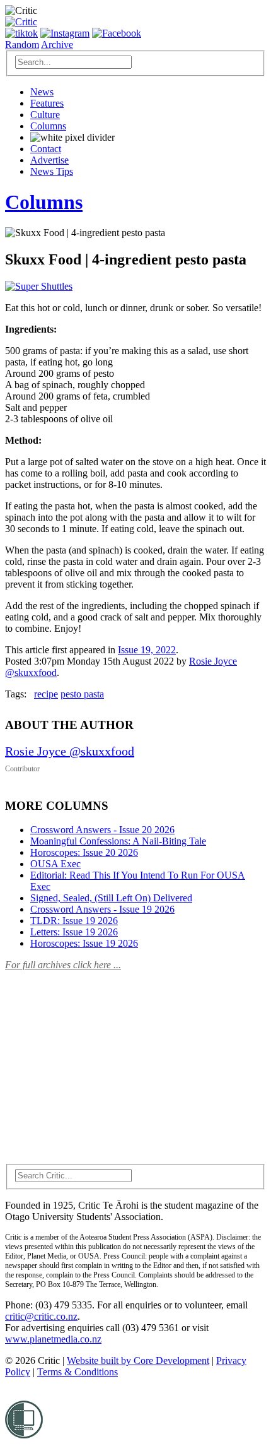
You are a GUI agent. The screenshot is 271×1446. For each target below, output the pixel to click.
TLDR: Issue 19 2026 (74, 920)
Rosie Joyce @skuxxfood (69, 751)
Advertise (49, 160)
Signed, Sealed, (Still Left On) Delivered (111, 897)
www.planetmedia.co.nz (53, 1339)
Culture (45, 114)
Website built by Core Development (138, 1360)
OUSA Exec (55, 863)
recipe (46, 694)
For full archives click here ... (63, 964)
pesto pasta (82, 694)
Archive (57, 44)
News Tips (51, 171)
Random (22, 44)
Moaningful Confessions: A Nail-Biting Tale (118, 841)
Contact (45, 148)
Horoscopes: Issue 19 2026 (84, 943)
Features (47, 103)
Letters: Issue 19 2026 (74, 932)
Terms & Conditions (77, 1371)
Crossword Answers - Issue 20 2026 (102, 829)
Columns (48, 126)
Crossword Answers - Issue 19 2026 (102, 909)
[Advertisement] (99, 1060)
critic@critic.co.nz (41, 1316)
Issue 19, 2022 (147, 649)
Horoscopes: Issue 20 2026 (84, 852)
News (42, 91)
